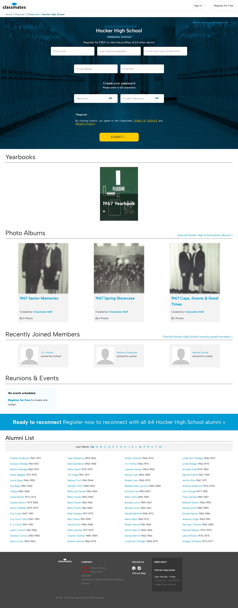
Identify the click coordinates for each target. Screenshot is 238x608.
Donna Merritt (132, 530)
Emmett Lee (132, 491)
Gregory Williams (192, 541)
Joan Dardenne (75, 458)
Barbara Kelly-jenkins (136, 486)
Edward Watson (191, 530)
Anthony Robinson (127, 352)
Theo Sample (189, 497)
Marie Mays (131, 519)
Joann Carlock (18, 530)
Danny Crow (17, 541)
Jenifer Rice (189, 480)
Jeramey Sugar (190, 519)
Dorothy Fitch (75, 486)
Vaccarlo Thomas (191, 524)
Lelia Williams (190, 535)
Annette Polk (189, 469)
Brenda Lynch (132, 502)
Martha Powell (200, 352)
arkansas (20, 14)
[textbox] (142, 68)
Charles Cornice (19, 535)
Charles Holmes (76, 535)
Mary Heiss (73, 519)
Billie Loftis (131, 497)
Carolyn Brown (18, 502)
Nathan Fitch (74, 480)
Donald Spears (190, 513)
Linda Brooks (17, 497)
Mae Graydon (74, 513)
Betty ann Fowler (76, 491)
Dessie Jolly (131, 474)
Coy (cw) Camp (19, 519)
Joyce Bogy (16, 480)
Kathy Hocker (74, 530)
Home (8, 14)
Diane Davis (74, 469)
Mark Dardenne (75, 463)
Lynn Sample (189, 491)
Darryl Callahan (18, 508)
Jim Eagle (72, 474)
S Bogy (14, 491)
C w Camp (16, 524)
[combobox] (142, 68)
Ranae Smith (189, 508)
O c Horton (47, 352)
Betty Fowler (74, 497)
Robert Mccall (132, 524)
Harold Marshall (133, 513)
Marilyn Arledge (18, 469)
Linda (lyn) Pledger (135, 541)
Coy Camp (16, 513)
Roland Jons (131, 480)
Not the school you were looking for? (211, 22)
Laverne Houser (133, 469)
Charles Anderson (20, 458)
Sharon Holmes (75, 541)
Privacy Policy (85, 123)
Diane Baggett (18, 474)
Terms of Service (145, 120)
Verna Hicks (74, 524)
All (92, 447)
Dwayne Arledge (19, 463)
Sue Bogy (15, 486)
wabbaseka (33, 14)
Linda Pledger (189, 463)
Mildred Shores (190, 502)
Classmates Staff (42, 311)
